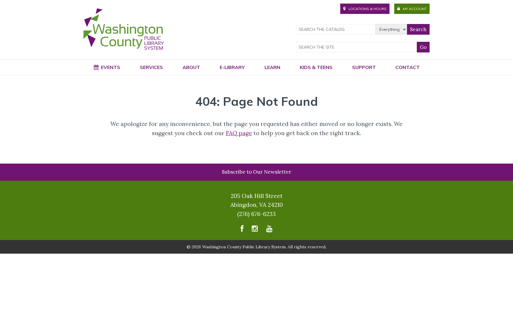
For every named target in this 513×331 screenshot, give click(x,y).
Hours (368, 9)
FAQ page (239, 133)
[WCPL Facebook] (242, 230)
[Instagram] (255, 230)
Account (415, 9)
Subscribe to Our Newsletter (256, 172)
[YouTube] (269, 230)
